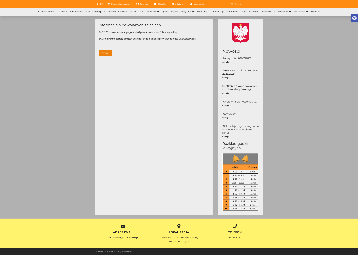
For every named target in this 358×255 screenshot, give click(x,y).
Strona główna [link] (46, 11)
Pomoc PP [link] (266, 11)
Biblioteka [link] (299, 11)
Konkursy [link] (202, 11)
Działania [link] (151, 11)
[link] (354, 18)
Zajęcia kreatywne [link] (181, 11)
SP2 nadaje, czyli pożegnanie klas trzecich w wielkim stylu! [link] (240, 129)
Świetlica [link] (283, 11)
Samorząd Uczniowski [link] (225, 11)
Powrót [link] (105, 53)
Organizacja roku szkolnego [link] (86, 11)
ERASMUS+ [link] (136, 11)
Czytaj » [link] (225, 62)
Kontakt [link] (315, 11)
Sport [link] (165, 11)
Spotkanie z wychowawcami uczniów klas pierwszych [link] (240, 87)
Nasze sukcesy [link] (116, 11)
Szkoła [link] (61, 11)
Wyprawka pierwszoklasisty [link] (239, 101)
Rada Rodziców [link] (249, 11)
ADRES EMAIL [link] (123, 232)
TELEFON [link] (235, 232)
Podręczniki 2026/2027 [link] (236, 58)
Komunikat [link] (229, 113)
